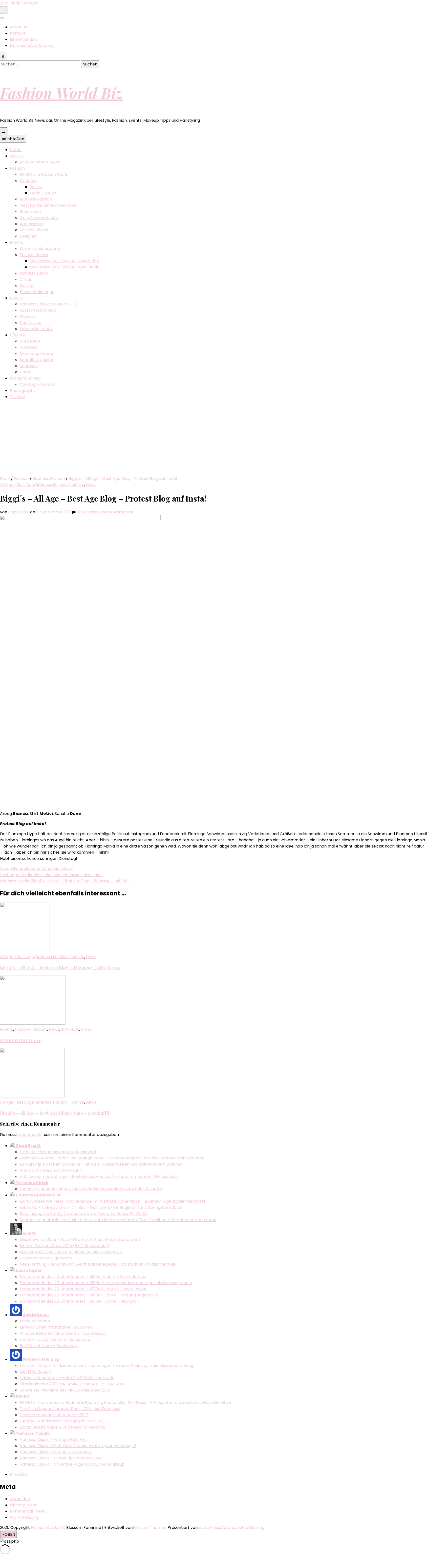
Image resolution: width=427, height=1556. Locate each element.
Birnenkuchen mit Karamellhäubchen (56, 1327)
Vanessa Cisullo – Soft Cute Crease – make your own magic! (78, 1446)
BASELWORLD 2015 (21, 1040)
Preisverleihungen (37, 292)
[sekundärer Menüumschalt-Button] (3, 10)
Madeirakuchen (35, 1321)
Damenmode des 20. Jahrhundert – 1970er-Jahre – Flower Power (83, 1289)
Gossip (16, 156)
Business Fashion (36, 199)
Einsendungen (23, 39)
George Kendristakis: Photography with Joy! (62, 1421)
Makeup (27, 316)
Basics (36, 187)
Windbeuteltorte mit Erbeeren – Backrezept (63, 1333)
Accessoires (31, 224)
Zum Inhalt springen (19, 3)
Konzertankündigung (40, 248)
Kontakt (17, 33)
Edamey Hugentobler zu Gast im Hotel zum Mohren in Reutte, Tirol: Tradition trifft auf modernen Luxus (118, 1220)
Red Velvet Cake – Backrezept (49, 1346)
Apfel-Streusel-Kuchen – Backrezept (56, 1339)
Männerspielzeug (36, 353)
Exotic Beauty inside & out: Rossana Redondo (63, 1427)
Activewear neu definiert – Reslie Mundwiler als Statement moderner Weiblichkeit (99, 1176)
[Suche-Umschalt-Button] (3, 56)
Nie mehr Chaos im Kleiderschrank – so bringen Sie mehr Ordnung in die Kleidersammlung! (107, 1365)
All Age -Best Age (17, 484)
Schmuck (29, 366)
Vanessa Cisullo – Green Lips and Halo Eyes (61, 1458)
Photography (23, 390)
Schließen (14, 139)
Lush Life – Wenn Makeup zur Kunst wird (58, 1152)
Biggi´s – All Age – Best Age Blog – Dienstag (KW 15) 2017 (60, 967)
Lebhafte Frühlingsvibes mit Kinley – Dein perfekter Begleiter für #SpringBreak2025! (101, 1207)
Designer (28, 236)
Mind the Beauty (35, 1371)
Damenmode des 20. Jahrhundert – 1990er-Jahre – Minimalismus (83, 1276)
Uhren (26, 372)
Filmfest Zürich (34, 273)
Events (16, 242)
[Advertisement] (213, 438)
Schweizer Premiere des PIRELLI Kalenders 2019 (65, 1390)
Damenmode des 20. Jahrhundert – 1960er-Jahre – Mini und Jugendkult (89, 1295)
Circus (26, 279)
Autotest (28, 347)
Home (15, 150)
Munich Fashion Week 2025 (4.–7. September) (64, 1246)
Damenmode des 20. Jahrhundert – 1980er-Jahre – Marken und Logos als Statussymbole (106, 1283)
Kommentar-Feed (27, 1511)
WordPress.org (24, 1517)
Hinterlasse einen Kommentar (105, 512)
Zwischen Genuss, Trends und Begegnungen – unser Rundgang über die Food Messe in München (112, 1158)
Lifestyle (18, 335)
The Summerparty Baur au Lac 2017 (54, 1415)
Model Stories (43, 193)
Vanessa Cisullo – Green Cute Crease (56, 1452)
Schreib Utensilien (37, 360)
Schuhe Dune (38, 868)
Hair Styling (30, 322)
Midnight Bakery (25, 378)
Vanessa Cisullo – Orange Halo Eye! (54, 1439)
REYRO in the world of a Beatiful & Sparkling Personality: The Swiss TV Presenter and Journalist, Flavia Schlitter (126, 1402)
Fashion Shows (34, 230)
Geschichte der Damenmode (48, 205)
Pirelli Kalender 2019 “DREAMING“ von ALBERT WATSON (72, 1384)
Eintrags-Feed (24, 1505)
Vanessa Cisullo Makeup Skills (48, 304)
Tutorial (17, 397)
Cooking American (38, 384)
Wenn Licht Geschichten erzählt (51, 1170)
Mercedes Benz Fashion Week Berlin (64, 267)
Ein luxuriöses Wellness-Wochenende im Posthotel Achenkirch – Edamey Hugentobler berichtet (113, 1201)
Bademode (30, 211)
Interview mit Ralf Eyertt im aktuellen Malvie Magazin (71, 1252)
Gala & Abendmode (39, 218)
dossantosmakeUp (38, 310)
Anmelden (20, 1499)
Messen (27, 285)
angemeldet (31, 1134)
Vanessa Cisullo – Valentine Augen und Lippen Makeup (72, 1464)
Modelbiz (28, 180)
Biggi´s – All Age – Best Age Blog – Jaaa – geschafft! (54, 1113)
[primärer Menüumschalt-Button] (3, 131)
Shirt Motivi (62, 868)
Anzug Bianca (13, 868)
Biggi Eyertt (19, 512)
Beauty (16, 298)
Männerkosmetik (36, 329)
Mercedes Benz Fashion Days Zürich (64, 261)
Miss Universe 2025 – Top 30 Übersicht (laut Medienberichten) (80, 1239)
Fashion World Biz (61, 92)
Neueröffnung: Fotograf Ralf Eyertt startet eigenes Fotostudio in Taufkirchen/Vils (98, 1264)
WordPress (209, 1527)
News (91, 484)
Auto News (30, 341)
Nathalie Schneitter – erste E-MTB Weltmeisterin (67, 1378)
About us (18, 27)
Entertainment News (40, 162)
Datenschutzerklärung (32, 45)
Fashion (17, 168)
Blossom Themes (149, 1527)
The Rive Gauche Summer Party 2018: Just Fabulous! (70, 1409)
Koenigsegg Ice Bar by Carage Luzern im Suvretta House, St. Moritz (84, 1213)
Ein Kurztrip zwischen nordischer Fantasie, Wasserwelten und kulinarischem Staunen (101, 1164)
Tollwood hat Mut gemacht (46, 1258)
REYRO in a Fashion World (44, 174)
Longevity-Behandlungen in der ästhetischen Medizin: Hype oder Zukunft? (91, 1189)
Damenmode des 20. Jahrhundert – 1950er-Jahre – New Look (79, 1301)
